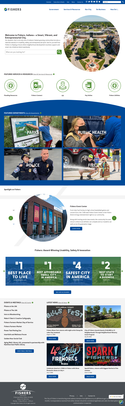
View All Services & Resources (42, 74)
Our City (88, 9)
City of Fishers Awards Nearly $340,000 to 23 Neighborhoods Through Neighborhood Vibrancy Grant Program (101, 332)
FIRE (92, 165)
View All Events (26, 303)
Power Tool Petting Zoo (12, 330)
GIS (63, 95)
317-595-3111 (25, 399)
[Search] (123, 2)
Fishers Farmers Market (13, 326)
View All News (62, 303)
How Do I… (114, 9)
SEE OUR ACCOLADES (62, 292)
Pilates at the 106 (10, 306)
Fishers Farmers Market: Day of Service (18, 322)
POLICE (33, 165)
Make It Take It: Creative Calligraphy (17, 318)
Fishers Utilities (114, 95)
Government (54, 9)
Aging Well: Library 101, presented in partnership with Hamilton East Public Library (24, 343)
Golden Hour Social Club (13, 338)
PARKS (33, 132)
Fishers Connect (36, 95)
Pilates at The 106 (10, 310)
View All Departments (32, 113)
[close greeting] (123, 395)
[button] (61, 240)
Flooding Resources (10, 95)
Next (122, 271)
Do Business (101, 9)
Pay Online (88, 95)
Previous (4, 271)
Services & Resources (72, 9)
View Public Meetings (24, 351)
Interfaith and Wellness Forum (15, 334)
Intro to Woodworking (12, 314)
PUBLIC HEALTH (92, 132)
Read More (52, 338)
